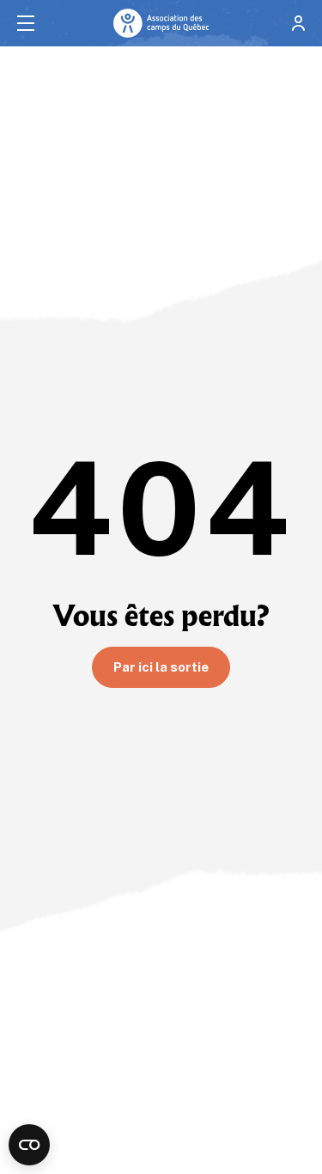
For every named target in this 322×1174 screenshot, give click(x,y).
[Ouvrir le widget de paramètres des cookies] (29, 1144)
